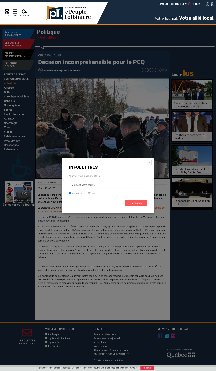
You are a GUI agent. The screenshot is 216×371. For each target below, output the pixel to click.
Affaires (92, 193)
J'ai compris (147, 368)
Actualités (77, 193)
